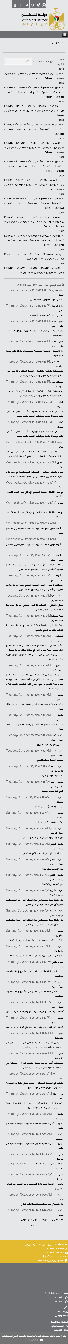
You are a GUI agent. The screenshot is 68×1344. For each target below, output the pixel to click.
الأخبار (65, 1308)
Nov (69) (20, 236)
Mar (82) (59, 222)
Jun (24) (22, 166)
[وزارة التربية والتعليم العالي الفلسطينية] (43, 19)
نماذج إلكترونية (61, 1330)
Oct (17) (31, 199)
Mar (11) (37, 78)
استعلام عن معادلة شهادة (56, 1293)
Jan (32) (59, 134)
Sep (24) (44, 162)
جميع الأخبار (57, 43)
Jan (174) (59, 245)
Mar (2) (57, 166)
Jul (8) (7, 185)
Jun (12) (18, 185)
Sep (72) (44, 268)
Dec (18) (8, 162)
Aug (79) (56, 268)
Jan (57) (59, 208)
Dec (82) (8, 217)
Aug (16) (43, 125)
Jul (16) (54, 125)
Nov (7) (19, 106)
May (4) (30, 185)
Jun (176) (38, 273)
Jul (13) (7, 111)
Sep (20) (44, 143)
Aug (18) (8, 74)
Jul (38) (8, 203)
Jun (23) (20, 203)
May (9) (33, 148)
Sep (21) (44, 88)
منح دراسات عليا (61, 1301)
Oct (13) (31, 180)
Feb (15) (57, 129)
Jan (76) (59, 226)
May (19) (34, 166)
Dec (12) (8, 106)
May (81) (34, 240)
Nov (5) (8, 125)
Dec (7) (8, 180)
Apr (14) (45, 148)
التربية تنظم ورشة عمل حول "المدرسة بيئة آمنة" (52, 864)
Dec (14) (8, 88)
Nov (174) (21, 254)
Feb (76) (48, 259)
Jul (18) (20, 74)
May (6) (43, 74)
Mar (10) (57, 92)
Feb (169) (46, 245)
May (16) (30, 111)
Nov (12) (20, 199)
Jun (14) (22, 92)
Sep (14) (42, 199)
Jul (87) (11, 222)
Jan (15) (60, 78)
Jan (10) (60, 189)
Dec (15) (8, 143)
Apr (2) (41, 185)
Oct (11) (30, 106)
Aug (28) (56, 162)
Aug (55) (56, 236)
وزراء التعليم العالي (59, 1326)
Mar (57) (56, 203)
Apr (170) (46, 240)
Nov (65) (20, 268)
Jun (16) (8, 129)
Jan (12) (60, 97)
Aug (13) (54, 106)
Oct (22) (32, 88)
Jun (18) (31, 74)
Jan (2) (60, 171)
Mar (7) (52, 111)
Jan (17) (60, 152)
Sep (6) (43, 180)
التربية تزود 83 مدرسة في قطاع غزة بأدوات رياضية (52, 771)
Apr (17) (46, 92)
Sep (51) (44, 217)
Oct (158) (34, 254)
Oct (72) (32, 236)
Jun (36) (22, 222)
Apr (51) (44, 203)
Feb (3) (49, 171)
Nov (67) (20, 217)
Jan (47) (59, 259)
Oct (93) (33, 217)
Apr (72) (47, 222)
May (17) (32, 203)
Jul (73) (26, 273)
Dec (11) (8, 199)
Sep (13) (42, 106)
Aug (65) (56, 217)
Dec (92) (8, 254)
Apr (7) (46, 166)
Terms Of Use (31, 1340)
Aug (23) (56, 143)
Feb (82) (48, 226)
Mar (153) (59, 240)
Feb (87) (48, 208)
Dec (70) (8, 268)
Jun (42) (22, 240)
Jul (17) (10, 92)
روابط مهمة (63, 1312)
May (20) (20, 129)
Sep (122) (48, 254)
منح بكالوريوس (61, 1297)
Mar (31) (57, 148)
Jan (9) (60, 115)
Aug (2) (54, 180)
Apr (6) (32, 129)
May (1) (49, 273)
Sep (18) (31, 125)
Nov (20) (20, 143)
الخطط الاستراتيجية (59, 1322)
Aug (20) (56, 88)
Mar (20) (44, 129)
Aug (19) (54, 199)
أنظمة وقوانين (61, 1316)
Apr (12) (54, 74)
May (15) (34, 92)
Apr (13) (41, 111)
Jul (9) (10, 148)
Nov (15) (20, 88)
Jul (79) (11, 240)
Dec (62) (8, 236)
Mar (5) (52, 185)
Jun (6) (18, 111)
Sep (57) (44, 236)
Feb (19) (48, 78)
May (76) (35, 222)
